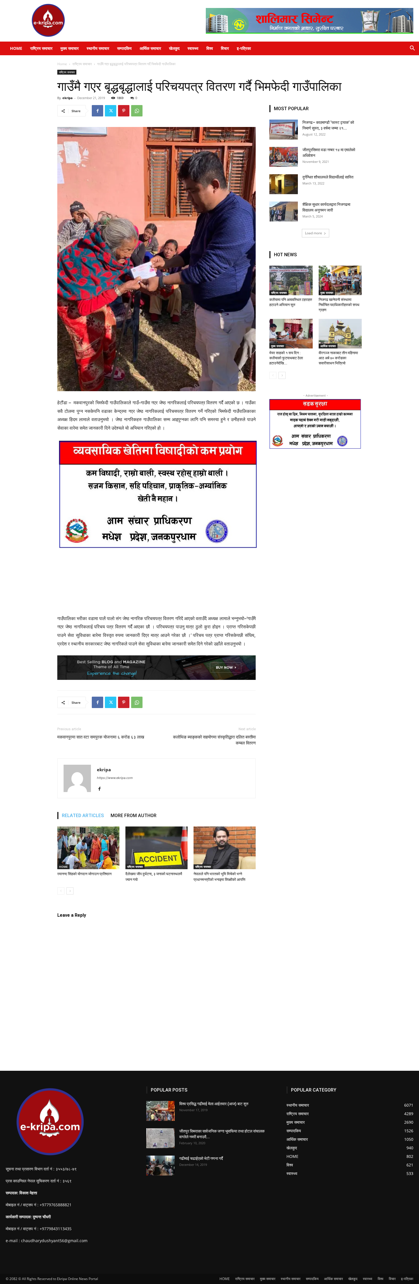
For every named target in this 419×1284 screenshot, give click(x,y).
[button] (412, 49)
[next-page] (70, 891)
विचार (225, 48)
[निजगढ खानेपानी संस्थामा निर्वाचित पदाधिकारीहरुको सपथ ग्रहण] (340, 280)
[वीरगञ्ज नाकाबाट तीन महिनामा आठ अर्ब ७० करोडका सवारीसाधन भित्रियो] (340, 333)
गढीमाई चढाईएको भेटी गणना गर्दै (201, 1158)
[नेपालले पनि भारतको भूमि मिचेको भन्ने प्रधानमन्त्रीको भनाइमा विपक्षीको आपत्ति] (225, 847)
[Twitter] (110, 110)
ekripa (67, 98)
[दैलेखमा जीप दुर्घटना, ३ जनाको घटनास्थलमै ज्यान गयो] (156, 847)
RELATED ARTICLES (83, 815)
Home (62, 63)
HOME (16, 48)
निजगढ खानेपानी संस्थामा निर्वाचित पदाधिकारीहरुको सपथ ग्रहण (339, 305)
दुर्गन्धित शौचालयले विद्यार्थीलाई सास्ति (327, 177)
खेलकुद (174, 48)
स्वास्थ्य (193, 48)
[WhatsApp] (137, 110)
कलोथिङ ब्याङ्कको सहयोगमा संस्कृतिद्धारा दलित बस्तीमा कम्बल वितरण (214, 740)
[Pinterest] (123, 110)
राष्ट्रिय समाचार (41, 48)
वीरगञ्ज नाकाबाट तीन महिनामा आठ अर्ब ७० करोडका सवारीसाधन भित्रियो (338, 358)
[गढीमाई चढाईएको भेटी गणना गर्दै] (160, 1166)
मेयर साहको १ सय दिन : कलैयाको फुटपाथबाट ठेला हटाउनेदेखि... (286, 358)
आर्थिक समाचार (150, 48)
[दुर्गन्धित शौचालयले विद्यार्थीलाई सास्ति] (283, 184)
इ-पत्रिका (244, 48)
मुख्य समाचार (69, 48)
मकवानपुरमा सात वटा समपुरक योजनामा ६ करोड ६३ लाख (100, 737)
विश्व (209, 48)
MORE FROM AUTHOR (133, 815)
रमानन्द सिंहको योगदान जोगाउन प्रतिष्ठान (84, 874)
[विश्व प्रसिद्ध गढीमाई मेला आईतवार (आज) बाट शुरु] (160, 1111)
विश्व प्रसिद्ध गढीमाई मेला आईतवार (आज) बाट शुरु (214, 1104)
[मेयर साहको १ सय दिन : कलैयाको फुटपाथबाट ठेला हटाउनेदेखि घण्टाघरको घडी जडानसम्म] (291, 333)
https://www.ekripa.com (115, 778)
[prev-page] (60, 891)
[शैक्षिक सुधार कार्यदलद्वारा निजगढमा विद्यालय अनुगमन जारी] (283, 211)
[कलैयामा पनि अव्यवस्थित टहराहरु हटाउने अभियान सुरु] (291, 280)
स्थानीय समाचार (98, 48)
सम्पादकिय (124, 48)
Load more (313, 233)
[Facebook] (97, 110)
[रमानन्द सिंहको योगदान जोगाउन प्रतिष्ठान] (88, 847)
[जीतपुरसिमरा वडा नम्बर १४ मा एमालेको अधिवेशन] (283, 157)
